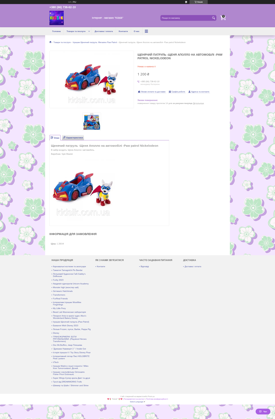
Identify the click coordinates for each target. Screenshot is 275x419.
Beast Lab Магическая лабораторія (69, 312)
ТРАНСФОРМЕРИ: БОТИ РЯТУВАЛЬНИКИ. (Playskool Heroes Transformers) (70, 339)
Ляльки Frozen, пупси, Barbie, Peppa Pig (72, 329)
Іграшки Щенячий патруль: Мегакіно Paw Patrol (95, 42)
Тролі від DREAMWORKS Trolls (67, 382)
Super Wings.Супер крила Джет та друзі (71, 378)
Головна (56, 31)
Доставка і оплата (104, 31)
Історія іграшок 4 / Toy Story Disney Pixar (72, 352)
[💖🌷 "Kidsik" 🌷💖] (56, 18)
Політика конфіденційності (157, 399)
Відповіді (145, 266)
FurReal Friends (60, 298)
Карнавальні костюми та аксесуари (69, 266)
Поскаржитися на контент (134, 399)
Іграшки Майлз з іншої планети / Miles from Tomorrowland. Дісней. (70, 367)
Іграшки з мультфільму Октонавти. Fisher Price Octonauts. (69, 373)
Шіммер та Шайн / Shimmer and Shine (71, 385)
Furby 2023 (58, 280)
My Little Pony (59, 308)
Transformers (59, 295)
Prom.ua (151, 396)
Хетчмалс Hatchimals (63, 291)
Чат (265, 411)
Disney (56, 333)
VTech (56, 362)
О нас (136, 31)
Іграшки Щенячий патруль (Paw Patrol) (71, 322)
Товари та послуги (76, 31)
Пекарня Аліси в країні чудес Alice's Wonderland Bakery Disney (69, 317)
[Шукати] (213, 18)
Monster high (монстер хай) (66, 287)
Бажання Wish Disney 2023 (65, 325)
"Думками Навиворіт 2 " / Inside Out (69, 349)
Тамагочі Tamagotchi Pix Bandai (67, 270)
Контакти (123, 31)
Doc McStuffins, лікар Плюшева (67, 345)
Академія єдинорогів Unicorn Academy (71, 283)
